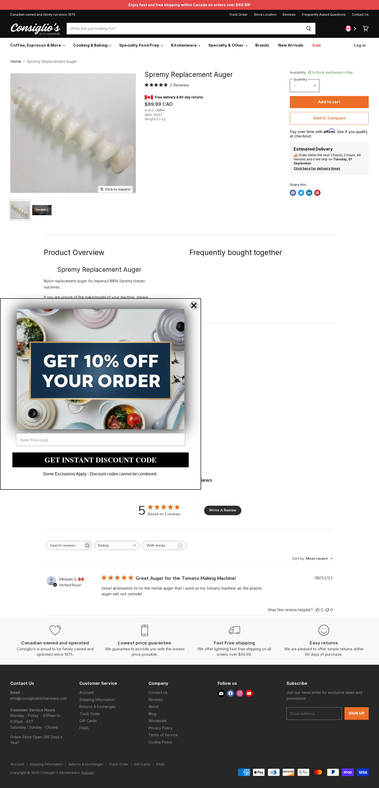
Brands (262, 45)
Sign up (357, 713)
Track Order (238, 14)
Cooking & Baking (91, 45)
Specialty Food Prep (139, 45)
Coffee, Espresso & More (36, 45)
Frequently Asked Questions (324, 14)
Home (15, 61)
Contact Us (360, 14)
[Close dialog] (194, 305)
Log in (359, 45)
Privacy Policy (160, 728)
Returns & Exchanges (97, 706)
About (154, 706)
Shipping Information (96, 699)
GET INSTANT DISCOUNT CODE (100, 459)
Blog (152, 714)
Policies (87, 773)
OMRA (160, 110)
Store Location (265, 14)
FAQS (84, 728)
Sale (316, 45)
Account (86, 692)
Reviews (289, 14)
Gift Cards (88, 721)
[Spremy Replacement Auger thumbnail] (42, 210)
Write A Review (222, 510)
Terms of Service (163, 735)
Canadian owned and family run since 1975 (42, 14)
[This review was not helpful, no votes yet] (327, 610)
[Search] (309, 28)
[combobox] (184, 28)
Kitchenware (184, 45)
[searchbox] (64, 545)
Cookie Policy (160, 742)
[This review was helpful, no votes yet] (317, 610)
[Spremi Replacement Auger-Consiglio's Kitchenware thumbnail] (20, 210)
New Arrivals (291, 45)
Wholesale (158, 721)
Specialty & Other (226, 45)
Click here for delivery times (317, 168)
